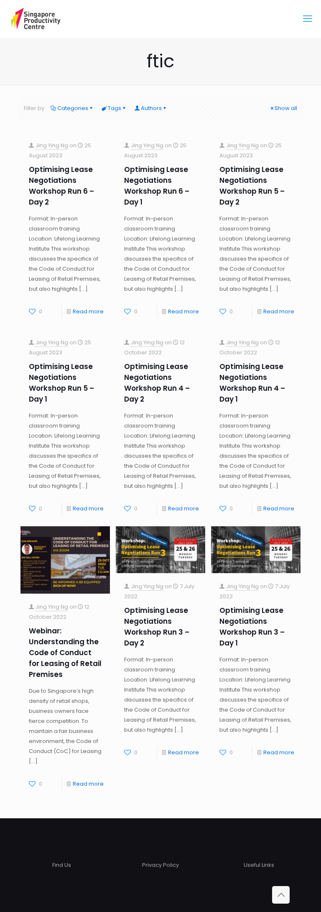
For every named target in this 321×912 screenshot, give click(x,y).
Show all (286, 108)
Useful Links (259, 865)
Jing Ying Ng (52, 145)
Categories (72, 108)
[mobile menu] (308, 19)
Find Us (61, 865)
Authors (151, 108)
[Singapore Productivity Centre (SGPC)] (35, 19)
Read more (88, 311)
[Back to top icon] (281, 895)
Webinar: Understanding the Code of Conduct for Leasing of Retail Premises (65, 652)
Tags (114, 108)
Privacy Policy (160, 865)
